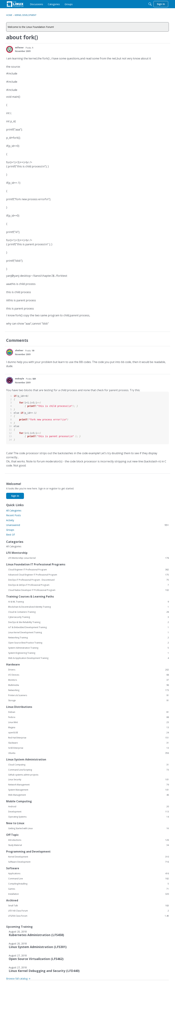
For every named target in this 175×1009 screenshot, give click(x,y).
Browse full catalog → (18, 978)
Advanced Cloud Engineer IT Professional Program (88, 574)
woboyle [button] (19, 378)
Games (88, 888)
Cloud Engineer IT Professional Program (88, 569)
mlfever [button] (19, 47)
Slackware (88, 742)
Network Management (88, 784)
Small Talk (88, 905)
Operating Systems (88, 816)
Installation (88, 894)
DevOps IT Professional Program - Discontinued (88, 579)
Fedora (88, 717)
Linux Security (88, 779)
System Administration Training (88, 647)
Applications (88, 873)
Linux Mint (88, 722)
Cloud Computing (88, 764)
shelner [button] (19, 350)
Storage (88, 700)
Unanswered (87, 525)
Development (88, 811)
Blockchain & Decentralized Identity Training (88, 606)
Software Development (88, 861)
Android (88, 806)
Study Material (88, 845)
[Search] (150, 4)
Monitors (88, 680)
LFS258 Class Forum (88, 915)
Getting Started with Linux (88, 828)
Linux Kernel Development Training (88, 632)
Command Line (88, 878)
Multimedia (88, 685)
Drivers (88, 669)
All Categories (13, 510)
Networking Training (88, 637)
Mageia (88, 727)
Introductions (88, 840)
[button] (9, 49)
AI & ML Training (88, 601)
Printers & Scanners (88, 695)
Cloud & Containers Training (88, 612)
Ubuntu (88, 753)
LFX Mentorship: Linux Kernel (88, 558)
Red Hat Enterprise (88, 737)
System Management (88, 789)
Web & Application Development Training (88, 658)
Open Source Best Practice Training (88, 642)
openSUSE (88, 732)
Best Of (10, 534)
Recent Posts (13, 515)
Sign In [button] (15, 495)
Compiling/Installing (88, 883)
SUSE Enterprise (88, 748)
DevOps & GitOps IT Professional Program (88, 585)
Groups (10, 529)
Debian (88, 712)
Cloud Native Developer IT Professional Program (88, 590)
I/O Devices (88, 674)
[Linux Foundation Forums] (15, 4)
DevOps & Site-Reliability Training (88, 622)
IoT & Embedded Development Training (88, 627)
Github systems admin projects (23, 774)
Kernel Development (88, 856)
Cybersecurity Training (88, 617)
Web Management (88, 795)
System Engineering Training (88, 653)
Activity (10, 520)
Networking (88, 690)
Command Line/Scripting (88, 769)
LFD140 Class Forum (88, 910)
